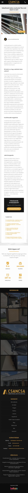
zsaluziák (6, 63)
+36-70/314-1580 (16, 445)
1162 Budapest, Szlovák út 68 (16, 440)
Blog (14, 422)
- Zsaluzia (14, 413)
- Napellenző (14, 416)
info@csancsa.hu (15, 443)
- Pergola (14, 408)
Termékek (14, 405)
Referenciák (14, 425)
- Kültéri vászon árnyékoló (14, 419)
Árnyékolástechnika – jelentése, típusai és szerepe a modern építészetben (14, 220)
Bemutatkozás (14, 402)
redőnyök (7, 45)
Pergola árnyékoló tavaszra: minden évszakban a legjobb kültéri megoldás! (14, 237)
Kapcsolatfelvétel (14, 209)
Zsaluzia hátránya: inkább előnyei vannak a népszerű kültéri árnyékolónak (13, 233)
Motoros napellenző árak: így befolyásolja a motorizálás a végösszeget (12, 229)
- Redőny (14, 410)
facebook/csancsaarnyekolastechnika (16, 448)
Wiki (14, 428)
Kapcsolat (14, 431)
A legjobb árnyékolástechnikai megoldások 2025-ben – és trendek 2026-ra (13, 224)
